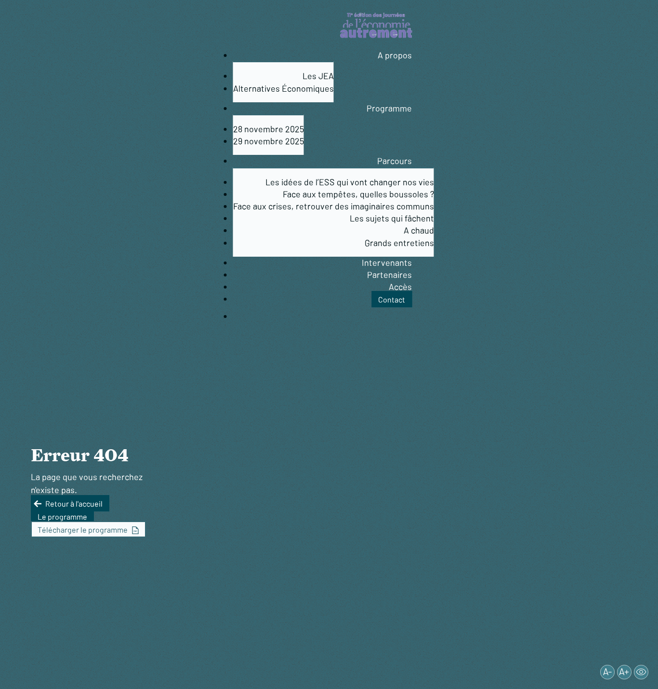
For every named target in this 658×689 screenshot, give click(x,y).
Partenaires (389, 274)
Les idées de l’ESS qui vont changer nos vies (349, 182)
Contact (391, 298)
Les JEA (318, 75)
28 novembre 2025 (268, 129)
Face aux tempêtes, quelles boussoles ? (358, 194)
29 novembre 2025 (268, 141)
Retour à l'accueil (74, 503)
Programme (389, 108)
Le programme (62, 516)
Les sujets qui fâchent (392, 218)
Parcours (394, 160)
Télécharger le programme (83, 529)
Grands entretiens (399, 242)
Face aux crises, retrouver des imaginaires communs (333, 206)
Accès (400, 286)
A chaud (419, 230)
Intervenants (387, 262)
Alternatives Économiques (283, 88)
